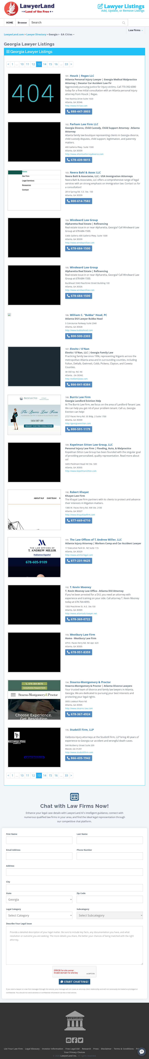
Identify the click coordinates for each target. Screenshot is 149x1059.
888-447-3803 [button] (80, 111)
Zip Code (81, 893)
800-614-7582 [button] (80, 201)
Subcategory (83, 909)
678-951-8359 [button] (80, 652)
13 (39, 64)
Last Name (82, 834)
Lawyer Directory (36, 34)
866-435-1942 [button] (80, 758)
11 (27, 64)
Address (10, 865)
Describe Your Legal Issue (19, 923)
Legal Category (13, 909)
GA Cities (67, 34)
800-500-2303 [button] (80, 336)
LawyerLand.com (14, 34)
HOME (9, 22)
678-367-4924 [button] (80, 714)
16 (56, 64)
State (8, 893)
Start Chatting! (75, 981)
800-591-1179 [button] (80, 429)
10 (22, 64)
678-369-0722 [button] (80, 619)
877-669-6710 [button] (80, 520)
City (8, 881)
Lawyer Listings (123, 6)
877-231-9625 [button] (80, 561)
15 (50, 64)
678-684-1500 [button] (80, 248)
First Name (11, 834)
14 (44, 64)
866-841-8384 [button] (80, 384)
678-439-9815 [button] (80, 160)
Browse (22, 22)
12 (33, 64)
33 (66, 64)
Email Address (13, 850)
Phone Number (84, 850)
